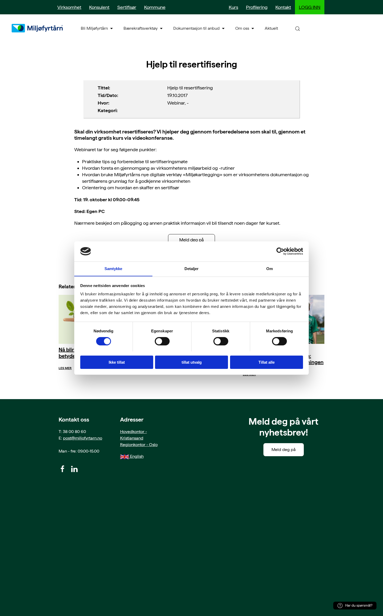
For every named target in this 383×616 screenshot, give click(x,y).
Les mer (65, 368)
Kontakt (283, 7)
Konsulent (99, 7)
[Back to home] (37, 28)
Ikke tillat (117, 362)
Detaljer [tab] (191, 268)
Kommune (154, 7)
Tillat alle (266, 362)
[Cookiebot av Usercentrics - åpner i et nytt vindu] (280, 251)
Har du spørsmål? (358, 605)
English (136, 456)
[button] (297, 28)
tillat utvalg (192, 362)
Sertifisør (126, 7)
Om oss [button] (242, 28)
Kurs (233, 7)
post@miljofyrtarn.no (82, 438)
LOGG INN (309, 7)
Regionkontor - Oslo (139, 444)
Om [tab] (269, 268)
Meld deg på (191, 239)
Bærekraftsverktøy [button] (140, 28)
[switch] (162, 341)
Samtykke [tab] (113, 268)
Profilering (257, 7)
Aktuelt (271, 28)
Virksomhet (69, 7)
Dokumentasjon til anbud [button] (196, 28)
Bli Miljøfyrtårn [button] (94, 28)
